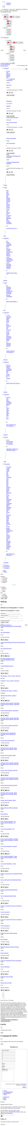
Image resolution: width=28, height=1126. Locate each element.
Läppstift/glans (9, 260)
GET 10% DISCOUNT (14, 1110)
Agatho (8, 468)
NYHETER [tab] (12, 79)
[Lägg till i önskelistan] (7, 92)
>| (3, 998)
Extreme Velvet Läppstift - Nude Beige (9, 710)
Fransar (8, 253)
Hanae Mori (7, 491)
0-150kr (4, 594)
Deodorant (8, 292)
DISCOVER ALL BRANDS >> (10, 554)
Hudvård (8, 73)
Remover (8, 255)
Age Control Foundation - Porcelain (9, 846)
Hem (7, 405)
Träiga (7, 220)
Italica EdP (8, 85)
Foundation (8, 245)
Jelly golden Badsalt (5, 632)
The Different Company (8, 541)
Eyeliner (8, 250)
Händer (8, 339)
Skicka (24, 1087)
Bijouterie (8, 403)
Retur (4, 1098)
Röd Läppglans (4, 939)
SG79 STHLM (8, 535)
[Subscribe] (2, 1116)
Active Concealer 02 (5, 925)
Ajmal (7, 469)
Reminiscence (9, 530)
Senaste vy (7, 568)
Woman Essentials (8, 545)
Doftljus (8, 198)
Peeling (8, 318)
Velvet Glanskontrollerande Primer (8, 896)
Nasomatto (8, 507)
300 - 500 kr (7, 412)
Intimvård (8, 343)
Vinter (7, 210)
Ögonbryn (8, 249)
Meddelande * (5, 1069)
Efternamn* (3, 613)
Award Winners (8, 206)
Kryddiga (8, 222)
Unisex (8, 194)
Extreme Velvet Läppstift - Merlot (8, 800)
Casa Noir (7, 479)
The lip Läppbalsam (5, 966)
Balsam (8, 367)
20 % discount (9, 441)
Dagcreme (8, 326)
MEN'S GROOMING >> (12, 301)
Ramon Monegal (8, 529)
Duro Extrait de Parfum (11, 122)
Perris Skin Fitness (7, 521)
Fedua (7, 488)
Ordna (7, 622)
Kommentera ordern (5, 620)
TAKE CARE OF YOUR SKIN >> (10, 351)
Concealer (8, 243)
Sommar (8, 212)
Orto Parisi (7, 497)
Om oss (5, 1090)
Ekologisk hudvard (8, 345)
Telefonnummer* (4, 615)
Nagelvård (8, 265)
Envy (7, 483)
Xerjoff (8, 547)
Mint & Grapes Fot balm (6, 982)
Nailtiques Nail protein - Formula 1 (8, 695)
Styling (8, 374)
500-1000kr (5, 597)
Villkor (5, 1094)
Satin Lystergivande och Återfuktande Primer (11, 879)
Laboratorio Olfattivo (9, 500)
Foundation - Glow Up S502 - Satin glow (10, 680)
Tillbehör (8, 268)
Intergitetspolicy (7, 1093)
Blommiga (8, 218)
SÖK (2, 598)
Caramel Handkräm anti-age (7, 666)
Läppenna (8, 261)
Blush (7, 246)
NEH (7, 506)
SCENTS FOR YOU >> (12, 228)
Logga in (8, 4)
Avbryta (2, 622)
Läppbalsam (9, 258)
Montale (8, 504)
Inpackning (8, 370)
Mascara (8, 254)
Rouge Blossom (4, 814)
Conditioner (9, 369)
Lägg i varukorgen (10, 95)
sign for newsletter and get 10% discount (6, 64)
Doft (7, 72)
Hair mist (7, 196)
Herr (7, 77)
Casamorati (8, 477)
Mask (7, 319)
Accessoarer (9, 402)
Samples (8, 204)
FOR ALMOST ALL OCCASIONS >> (11, 425)
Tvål (7, 335)
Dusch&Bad (9, 296)
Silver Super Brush (10, 143)
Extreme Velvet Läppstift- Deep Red (9, 785)
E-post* (2, 617)
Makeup (8, 75)
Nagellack (8, 266)
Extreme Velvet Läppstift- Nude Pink (9, 770)
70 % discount (9, 444)
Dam (7, 191)
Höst (7, 214)
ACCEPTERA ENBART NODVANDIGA (9, 1019)
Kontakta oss (6, 1097)
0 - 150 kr (7, 407)
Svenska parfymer (8, 200)
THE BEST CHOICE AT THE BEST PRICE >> (12, 449)
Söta (7, 219)
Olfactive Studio (8, 509)
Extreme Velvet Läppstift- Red (7, 740)
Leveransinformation (8, 1092)
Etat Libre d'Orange (8, 486)
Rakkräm (8, 106)
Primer (7, 242)
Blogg (4, 1099)
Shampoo (8, 366)
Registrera (8, 3)
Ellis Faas (7, 482)
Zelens (7, 548)
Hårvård (8, 76)
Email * (3, 1066)
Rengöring (8, 288)
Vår (7, 211)
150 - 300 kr (7, 410)
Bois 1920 (7, 475)
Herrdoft (8, 289)
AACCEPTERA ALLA (5, 1021)
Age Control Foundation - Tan (7, 829)
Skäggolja (8, 287)
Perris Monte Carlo (7, 517)
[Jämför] (12, 92)
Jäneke (7, 495)
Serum (7, 320)
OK (2, 1032)
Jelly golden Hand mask (6, 648)
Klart (6, 598)
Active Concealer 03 (5, 912)
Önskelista (7, 566)
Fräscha (8, 217)
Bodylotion (8, 293)
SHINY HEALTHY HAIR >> (13, 383)
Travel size (7, 202)
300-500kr (4, 595)
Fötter (7, 340)
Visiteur (8, 543)
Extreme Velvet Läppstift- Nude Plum (9, 725)
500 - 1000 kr (7, 416)
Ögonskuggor (9, 251)
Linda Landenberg (9, 502)
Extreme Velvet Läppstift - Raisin (8, 755)
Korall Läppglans (4, 953)
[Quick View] (10, 92)
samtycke (23, 1083)
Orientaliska (9, 223)
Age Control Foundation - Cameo (8, 863)
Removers (8, 264)
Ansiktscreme (9, 291)
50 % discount (9, 442)
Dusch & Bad (7, 333)
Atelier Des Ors (7, 472)
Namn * (3, 1063)
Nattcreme (8, 329)
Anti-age (7, 328)
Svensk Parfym (8, 538)
